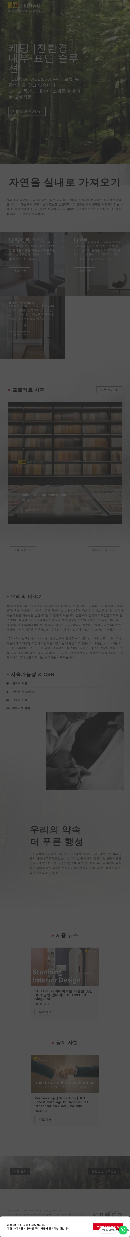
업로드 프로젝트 (29, 118)
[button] (46, 7)
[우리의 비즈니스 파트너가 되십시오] (123, 1230)
